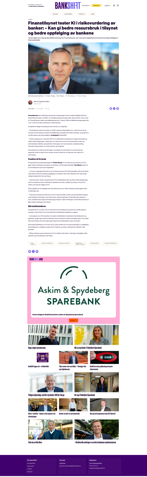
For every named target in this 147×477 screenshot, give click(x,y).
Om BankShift (31, 463)
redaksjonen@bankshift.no (97, 468)
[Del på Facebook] (110, 108)
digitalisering (47, 243)
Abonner (96, 5)
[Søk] (114, 5)
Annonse (29, 471)
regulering (94, 243)
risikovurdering (110, 243)
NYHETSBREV (68, 14)
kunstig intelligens (80, 243)
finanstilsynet (64, 243)
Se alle (73, 320)
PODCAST (55, 14)
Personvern (30, 466)
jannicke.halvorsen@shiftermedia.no (70, 466)
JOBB (92, 14)
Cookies (29, 469)
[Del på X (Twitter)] (114, 108)
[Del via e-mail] (117, 108)
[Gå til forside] (68, 5)
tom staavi (33, 243)
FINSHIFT (82, 14)
